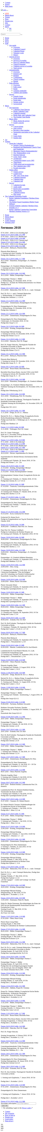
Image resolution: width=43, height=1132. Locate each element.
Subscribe (5, 1106)
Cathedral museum (19, 177)
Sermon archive (18, 102)
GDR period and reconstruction (23, 164)
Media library (9, 15)
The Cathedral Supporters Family (16, 196)
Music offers (13, 119)
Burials (15, 81)
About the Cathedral (16, 143)
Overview (16, 47)
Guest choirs (17, 136)
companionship (14, 70)
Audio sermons (10, 220)
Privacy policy (26, 1108)
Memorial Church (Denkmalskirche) (25, 151)
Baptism (16, 75)
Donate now (9, 21)
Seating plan (17, 138)
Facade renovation (19, 168)
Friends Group (18, 96)
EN (10, 30)
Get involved (17, 104)
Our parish (12, 45)
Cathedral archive (19, 192)
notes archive (17, 128)
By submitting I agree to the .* (18, 1108)
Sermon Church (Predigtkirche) (23, 145)
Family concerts (18, 123)
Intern (7, 27)
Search (7, 4)
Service (11, 94)
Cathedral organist (19, 113)
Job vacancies (9, 1113)
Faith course (17, 87)
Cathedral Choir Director (21, 109)
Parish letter (17, 100)
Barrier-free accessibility (21, 189)
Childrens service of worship (22, 66)
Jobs (6, 23)
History (15, 55)
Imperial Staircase (19, 155)
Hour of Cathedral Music (21, 62)
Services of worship (19, 60)
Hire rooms (17, 194)
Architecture (17, 158)
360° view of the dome (20, 175)
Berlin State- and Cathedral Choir (24, 115)
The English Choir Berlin (21, 117)
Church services (14, 57)
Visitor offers (13, 170)
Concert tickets (18, 126)
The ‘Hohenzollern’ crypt (21, 153)
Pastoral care (17, 74)
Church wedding (18, 79)
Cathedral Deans (18, 51)
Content (7, 2)
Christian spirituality (20, 91)
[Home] (3, 10)
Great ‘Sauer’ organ (19, 157)
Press (6, 19)
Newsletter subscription (9, 1103)
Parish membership (19, 98)
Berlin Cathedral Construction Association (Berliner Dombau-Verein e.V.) (23, 210)
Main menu (9, 6)
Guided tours (17, 174)
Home (7, 38)
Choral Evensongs (19, 64)
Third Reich (17, 162)
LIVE (7, 13)
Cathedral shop (18, 179)
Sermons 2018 (10, 222)
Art (6, 140)
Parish (15, 89)
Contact (7, 25)
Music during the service (21, 121)
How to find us (10, 1115)
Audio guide (17, 187)
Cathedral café (18, 181)
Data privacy (9, 1121)
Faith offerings (14, 83)
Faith (6, 43)
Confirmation (17, 77)
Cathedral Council (19, 49)
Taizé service (17, 68)
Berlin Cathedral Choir (20, 111)
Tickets (7, 17)
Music (7, 106)
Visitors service (18, 172)
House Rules (17, 191)
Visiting (7, 141)
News (7, 42)
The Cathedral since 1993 (21, 166)
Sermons (8, 219)
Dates (7, 40)
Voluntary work (18, 53)
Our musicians (14, 108)
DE (10, 28)
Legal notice (9, 1119)
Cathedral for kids (19, 185)
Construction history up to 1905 (23, 160)
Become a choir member (21, 130)
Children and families (20, 92)
